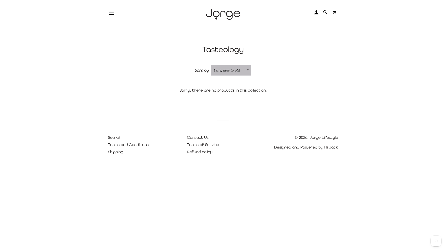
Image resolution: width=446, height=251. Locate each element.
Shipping (115, 151)
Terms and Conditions (128, 144)
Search (114, 137)
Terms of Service (203, 144)
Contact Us (198, 137)
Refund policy (200, 151)
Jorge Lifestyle (323, 137)
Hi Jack (331, 147)
